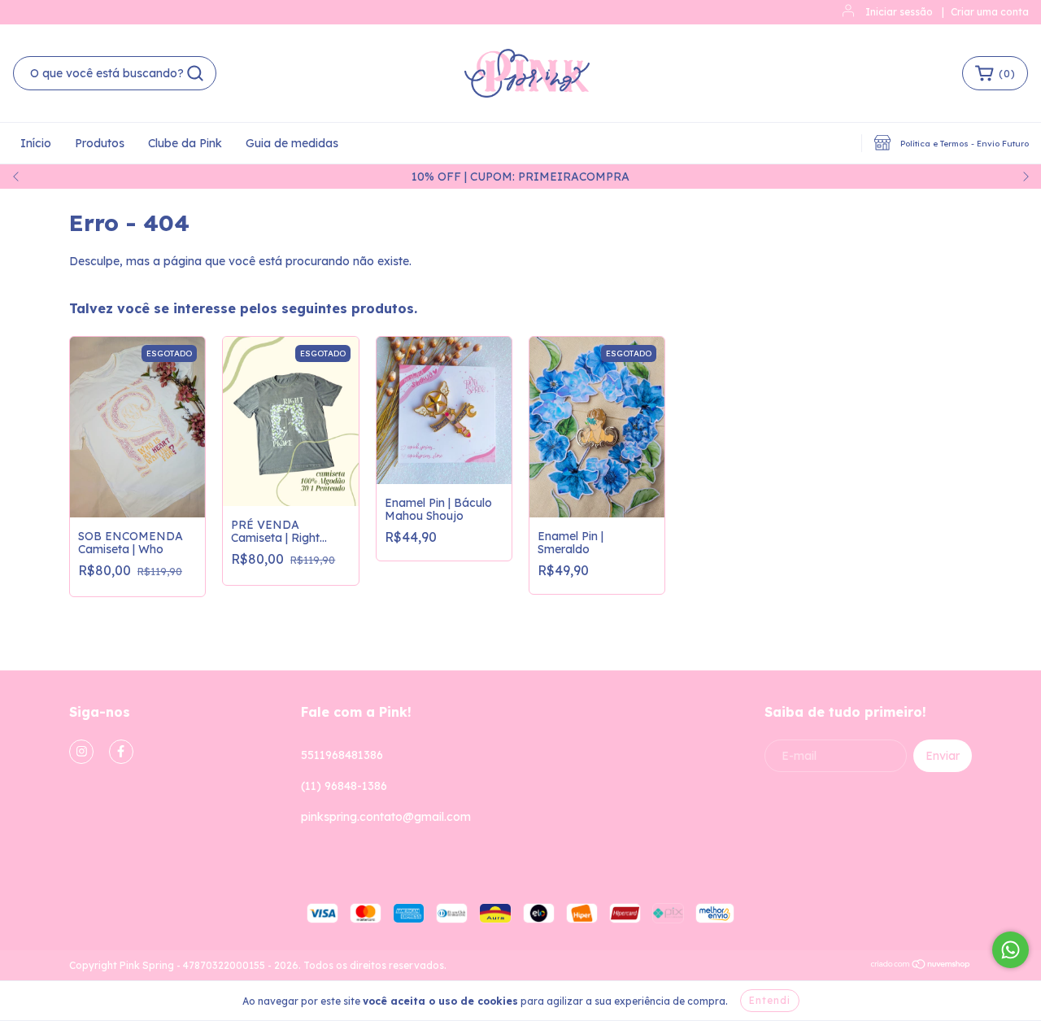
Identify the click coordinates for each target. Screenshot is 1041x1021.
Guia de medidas (292, 143)
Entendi (770, 1000)
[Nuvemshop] (921, 966)
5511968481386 (342, 755)
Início (35, 143)
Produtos (99, 143)
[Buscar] (195, 73)
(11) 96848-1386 (344, 786)
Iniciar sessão (899, 12)
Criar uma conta (990, 12)
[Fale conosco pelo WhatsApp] (1010, 950)
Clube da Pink (185, 143)
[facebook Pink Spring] (121, 752)
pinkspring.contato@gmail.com (386, 816)
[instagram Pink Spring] (81, 752)
